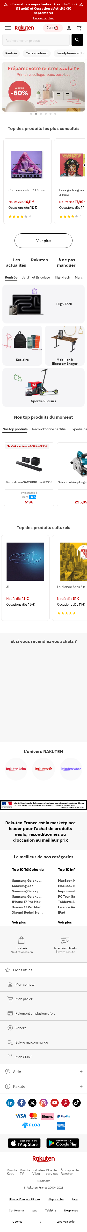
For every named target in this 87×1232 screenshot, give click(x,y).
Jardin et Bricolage (36, 277)
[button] (43, 11)
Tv (39, 1221)
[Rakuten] (23, 28)
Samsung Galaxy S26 (28, 880)
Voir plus (43, 240)
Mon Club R (24, 1057)
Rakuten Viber (38, 1171)
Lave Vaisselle (65, 1221)
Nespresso (71, 1210)
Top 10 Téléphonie (28, 869)
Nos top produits (14, 429)
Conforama (16, 1210)
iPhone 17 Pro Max (26, 902)
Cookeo (17, 1221)
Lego (75, 1199)
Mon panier (24, 999)
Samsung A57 (22, 886)
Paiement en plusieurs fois (35, 1013)
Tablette (50, 1210)
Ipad (34, 1210)
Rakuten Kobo (13, 1171)
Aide (17, 1071)
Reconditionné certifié (49, 429)
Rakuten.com (43, 1180)
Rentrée (11, 277)
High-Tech (62, 277)
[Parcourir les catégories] (8, 28)
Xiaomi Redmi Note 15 (29, 912)
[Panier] (79, 28)
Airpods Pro (56, 1199)
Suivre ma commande (31, 1042)
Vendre (21, 1028)
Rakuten (20, 1086)
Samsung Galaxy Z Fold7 (29, 896)
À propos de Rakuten (70, 1171)
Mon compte (25, 984)
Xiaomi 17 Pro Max (26, 907)
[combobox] (37, 40)
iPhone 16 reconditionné (24, 1199)
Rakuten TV (26, 1171)
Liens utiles (22, 969)
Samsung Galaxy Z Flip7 (29, 891)
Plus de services (52, 1171)
